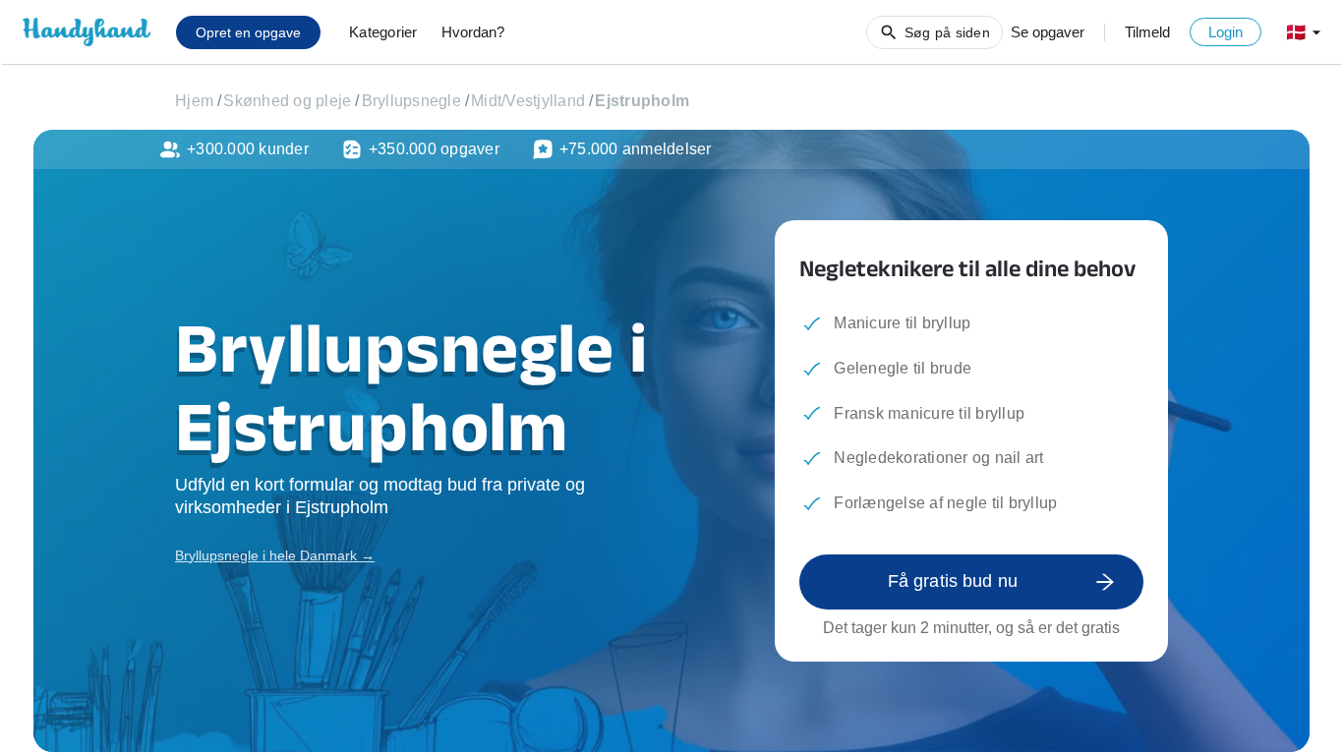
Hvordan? (472, 32)
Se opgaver (1047, 32)
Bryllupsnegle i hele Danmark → (275, 555)
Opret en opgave (248, 32)
